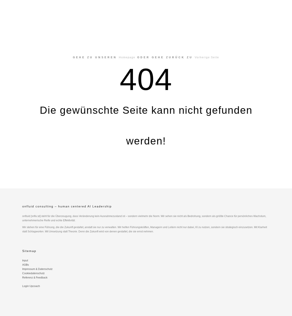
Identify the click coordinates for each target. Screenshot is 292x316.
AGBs (25, 264)
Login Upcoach (31, 286)
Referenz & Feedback (34, 277)
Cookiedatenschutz (33, 273)
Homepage (127, 57)
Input (25, 260)
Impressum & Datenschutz (37, 269)
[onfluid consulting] (41, 12)
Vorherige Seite (207, 57)
